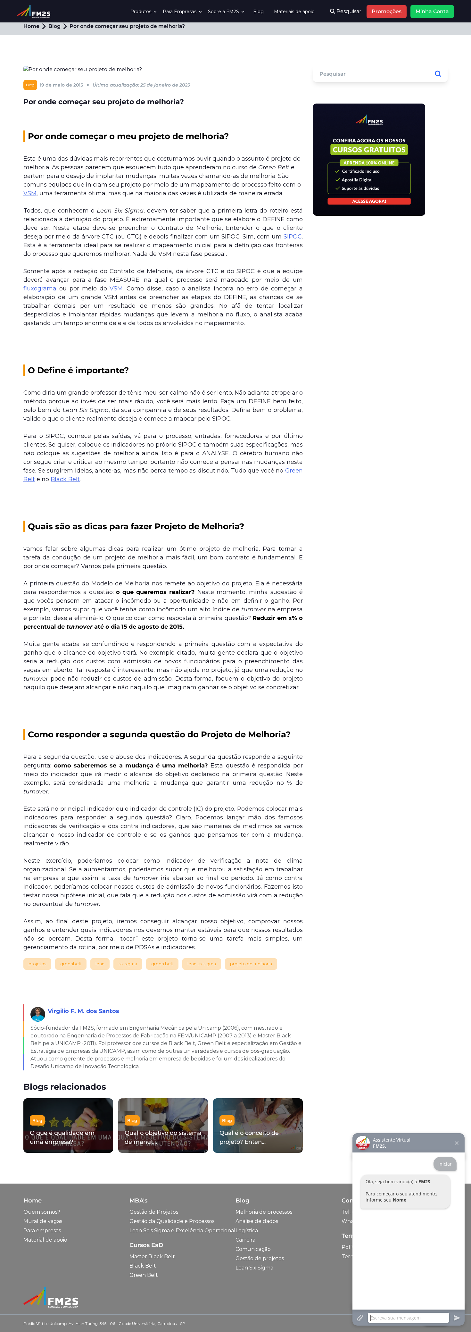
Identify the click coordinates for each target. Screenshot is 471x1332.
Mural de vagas (42, 1221)
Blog (258, 11)
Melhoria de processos (264, 1212)
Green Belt (143, 1275)
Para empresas (42, 1230)
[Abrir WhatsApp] (16, 1316)
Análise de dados (257, 1221)
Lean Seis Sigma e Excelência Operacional (182, 1230)
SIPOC (293, 236)
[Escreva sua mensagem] (408, 1318)
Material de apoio (45, 1240)
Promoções (386, 11)
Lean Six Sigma (254, 1268)
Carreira (245, 1240)
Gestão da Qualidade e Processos (171, 1221)
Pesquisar (348, 11)
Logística (247, 1230)
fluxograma (41, 288)
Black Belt (65, 479)
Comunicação (253, 1249)
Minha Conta (432, 11)
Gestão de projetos (260, 1258)
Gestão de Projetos (153, 1212)
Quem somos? (41, 1212)
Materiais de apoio (294, 11)
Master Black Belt (152, 1256)
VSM (30, 193)
